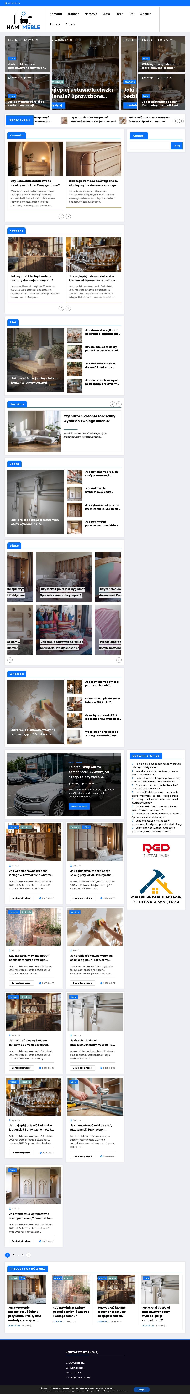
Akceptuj (142, 1389)
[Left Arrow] (175, 121)
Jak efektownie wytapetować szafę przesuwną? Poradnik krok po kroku (102, 490)
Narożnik (91, 14)
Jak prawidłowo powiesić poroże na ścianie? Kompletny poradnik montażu (102, 684)
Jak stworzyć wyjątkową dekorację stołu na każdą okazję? (101, 332)
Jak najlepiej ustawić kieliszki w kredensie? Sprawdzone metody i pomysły (92, 278)
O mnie (70, 24)
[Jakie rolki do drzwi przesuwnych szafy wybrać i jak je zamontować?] (95, 1011)
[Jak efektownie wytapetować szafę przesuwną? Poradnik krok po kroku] (33, 1185)
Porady (55, 24)
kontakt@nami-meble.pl (78, 1377)
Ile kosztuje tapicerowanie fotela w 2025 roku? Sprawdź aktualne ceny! (102, 700)
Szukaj (139, 136)
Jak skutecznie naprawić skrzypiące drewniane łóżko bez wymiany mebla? (78, 648)
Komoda (56, 14)
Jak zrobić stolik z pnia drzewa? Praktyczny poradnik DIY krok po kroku (102, 365)
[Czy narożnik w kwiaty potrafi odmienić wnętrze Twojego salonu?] (33, 926)
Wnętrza (145, 14)
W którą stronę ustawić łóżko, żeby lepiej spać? (158, 66)
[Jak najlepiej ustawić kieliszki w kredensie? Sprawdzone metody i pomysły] (33, 1096)
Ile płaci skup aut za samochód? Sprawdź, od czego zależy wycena (89, 772)
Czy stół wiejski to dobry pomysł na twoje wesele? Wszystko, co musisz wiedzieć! (101, 349)
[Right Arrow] (181, 121)
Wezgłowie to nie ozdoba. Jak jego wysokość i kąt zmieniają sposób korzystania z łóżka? (102, 734)
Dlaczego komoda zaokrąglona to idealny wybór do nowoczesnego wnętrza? (93, 183)
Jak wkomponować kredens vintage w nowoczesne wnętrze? (94, 93)
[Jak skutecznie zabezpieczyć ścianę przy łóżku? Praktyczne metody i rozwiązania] (95, 842)
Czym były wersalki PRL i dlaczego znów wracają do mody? (102, 717)
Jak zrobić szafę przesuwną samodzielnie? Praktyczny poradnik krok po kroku (102, 524)
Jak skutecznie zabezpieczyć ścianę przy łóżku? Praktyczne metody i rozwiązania (91, 873)
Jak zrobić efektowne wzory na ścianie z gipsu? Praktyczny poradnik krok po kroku (89, 120)
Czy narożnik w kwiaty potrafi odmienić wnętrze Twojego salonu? (29, 958)
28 (23, 1255)
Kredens (73, 14)
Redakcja (14, 40)
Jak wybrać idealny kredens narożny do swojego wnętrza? (147, 119)
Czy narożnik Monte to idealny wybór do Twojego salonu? (89, 418)
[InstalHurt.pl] (156, 850)
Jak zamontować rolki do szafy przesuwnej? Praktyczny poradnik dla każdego (26, 104)
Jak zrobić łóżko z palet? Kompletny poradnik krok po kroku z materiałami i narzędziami (160, 104)
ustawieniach (121, 1391)
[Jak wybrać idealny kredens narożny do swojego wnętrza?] (33, 1011)
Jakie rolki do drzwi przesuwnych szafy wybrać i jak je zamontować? (27, 66)
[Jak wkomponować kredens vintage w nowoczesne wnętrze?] (33, 842)
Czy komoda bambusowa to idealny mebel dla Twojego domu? (35, 183)
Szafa (106, 14)
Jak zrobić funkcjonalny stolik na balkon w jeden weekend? (35, 380)
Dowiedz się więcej (72, 105)
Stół (131, 14)
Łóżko (119, 14)
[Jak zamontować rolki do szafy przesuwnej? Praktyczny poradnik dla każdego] (95, 1096)
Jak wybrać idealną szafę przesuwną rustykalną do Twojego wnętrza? (102, 507)
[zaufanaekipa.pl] (156, 886)
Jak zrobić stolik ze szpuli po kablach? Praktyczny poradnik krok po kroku (101, 382)
